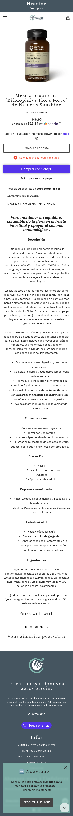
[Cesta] (68, 18)
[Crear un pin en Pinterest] (36, 627)
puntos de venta (37, 762)
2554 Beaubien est (48, 188)
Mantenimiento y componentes (36, 745)
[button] (36, 123)
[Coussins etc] (36, 18)
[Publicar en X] (31, 627)
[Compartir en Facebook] (26, 627)
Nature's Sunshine (36, 112)
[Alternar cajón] (5, 17)
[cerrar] (66, 767)
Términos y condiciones (36, 751)
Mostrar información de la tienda (31, 204)
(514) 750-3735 (36, 714)
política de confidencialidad (36, 757)
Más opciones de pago (36, 178)
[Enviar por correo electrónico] (42, 627)
